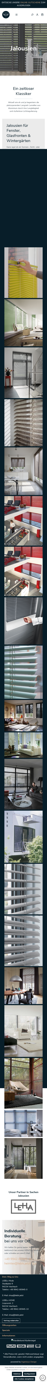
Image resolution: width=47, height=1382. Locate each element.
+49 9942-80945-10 (18, 1259)
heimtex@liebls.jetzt (17, 1263)
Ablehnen (17, 1374)
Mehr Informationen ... (33, 1370)
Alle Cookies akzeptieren (24, 1379)
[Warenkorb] (42, 15)
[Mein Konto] (37, 15)
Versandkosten (9, 1357)
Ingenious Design (29, 1361)
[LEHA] (23, 1207)
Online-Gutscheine (30, 2)
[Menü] (16, 15)
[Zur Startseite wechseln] (6, 14)
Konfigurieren (29, 1374)
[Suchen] (32, 15)
